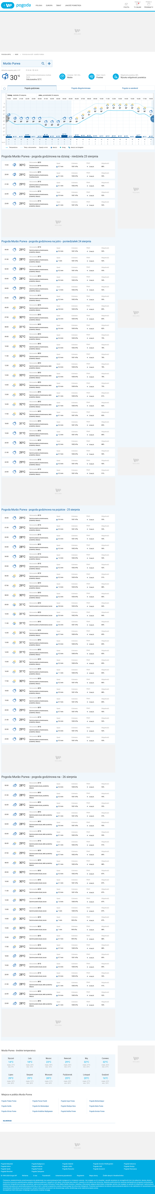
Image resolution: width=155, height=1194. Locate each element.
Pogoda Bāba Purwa (96, 1106)
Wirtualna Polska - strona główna (7, 5)
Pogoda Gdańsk (67, 1164)
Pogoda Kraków (37, 1166)
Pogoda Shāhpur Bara (68, 1106)
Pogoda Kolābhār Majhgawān (42, 1111)
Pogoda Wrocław (7, 1171)
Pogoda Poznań (37, 1169)
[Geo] (49, 63)
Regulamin (80, 1175)
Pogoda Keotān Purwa (97, 1111)
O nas (35, 1175)
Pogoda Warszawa (130, 1169)
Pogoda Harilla (6, 1106)
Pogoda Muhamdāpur (96, 1101)
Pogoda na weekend (130, 88)
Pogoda (23, 5)
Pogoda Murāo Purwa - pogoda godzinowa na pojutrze (33, 509)
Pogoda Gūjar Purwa (68, 1101)
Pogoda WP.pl (6, 54)
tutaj (48, 1190)
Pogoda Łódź (97, 1166)
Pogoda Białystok (7, 1164)
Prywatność (46, 1175)
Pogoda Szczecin (99, 1169)
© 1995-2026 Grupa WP (9, 1175)
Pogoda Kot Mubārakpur (40, 1106)
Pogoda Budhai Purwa (68, 1111)
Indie (17, 54)
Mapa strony (93, 1175)
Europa (49, 5)
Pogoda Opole (5, 1169)
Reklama (25, 1175)
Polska (39, 5)
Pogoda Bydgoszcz (38, 1164)
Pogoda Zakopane (38, 1171)
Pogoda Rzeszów (68, 1169)
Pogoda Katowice (130, 1164)
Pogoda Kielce (6, 1166)
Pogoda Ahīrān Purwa (8, 1111)
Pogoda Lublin (67, 1166)
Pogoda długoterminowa (80, 88)
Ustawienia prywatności (63, 1175)
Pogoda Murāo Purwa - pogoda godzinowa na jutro (31, 241)
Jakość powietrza (73, 5)
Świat (58, 5)
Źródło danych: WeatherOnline (113, 1175)
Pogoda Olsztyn (129, 1166)
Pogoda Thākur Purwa (8, 1101)
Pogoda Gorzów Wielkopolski (103, 1164)
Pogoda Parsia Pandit (39, 1101)
